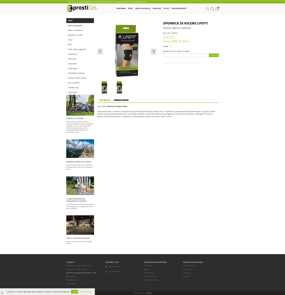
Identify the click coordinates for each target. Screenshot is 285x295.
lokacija (149, 2)
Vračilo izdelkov (149, 273)
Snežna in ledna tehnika (77, 78)
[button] (153, 51)
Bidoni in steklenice (75, 30)
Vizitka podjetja (71, 284)
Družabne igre (73, 87)
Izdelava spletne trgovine (140, 293)
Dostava (146, 269)
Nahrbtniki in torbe (75, 35)
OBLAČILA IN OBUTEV (142, 8)
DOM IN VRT (157, 8)
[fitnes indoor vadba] (80, 224)
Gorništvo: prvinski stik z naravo (79, 162)
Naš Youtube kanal (114, 271)
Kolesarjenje (72, 54)
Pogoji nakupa (148, 265)
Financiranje (186, 273)
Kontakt (185, 276)
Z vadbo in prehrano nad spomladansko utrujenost (76, 200)
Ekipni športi (72, 92)
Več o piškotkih (86, 291)
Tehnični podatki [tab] (121, 100)
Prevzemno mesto (150, 276)
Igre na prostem (74, 82)
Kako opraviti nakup (189, 265)
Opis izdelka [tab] (104, 100)
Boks (70, 44)
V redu (74, 291)
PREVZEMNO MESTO (179, 8)
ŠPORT (130, 8)
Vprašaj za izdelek (169, 37)
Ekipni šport (72, 63)
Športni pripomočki (75, 25)
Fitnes (70, 39)
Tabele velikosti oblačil (151, 280)
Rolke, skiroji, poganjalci (77, 49)
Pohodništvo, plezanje (76, 73)
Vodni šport (72, 58)
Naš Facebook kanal (115, 266)
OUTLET (166, 8)
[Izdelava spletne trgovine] (149, 293)
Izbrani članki (187, 269)
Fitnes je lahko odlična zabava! (78, 238)
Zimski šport (72, 68)
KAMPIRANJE (121, 8)
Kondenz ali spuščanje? (75, 118)
